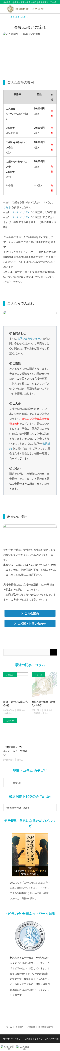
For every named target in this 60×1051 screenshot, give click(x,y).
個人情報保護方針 (46, 1027)
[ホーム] (4, 16)
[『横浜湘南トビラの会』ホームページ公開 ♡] (15, 730)
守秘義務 (31, 1027)
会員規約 (19, 1027)
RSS (35, 1019)
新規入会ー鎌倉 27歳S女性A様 (43, 703)
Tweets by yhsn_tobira (17, 807)
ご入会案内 (30, 613)
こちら (7, 207)
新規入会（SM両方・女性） (42, 711)
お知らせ (10, 675)
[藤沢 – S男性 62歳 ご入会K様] (15, 684)
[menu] (55, 9)
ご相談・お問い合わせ (30, 623)
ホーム (9, 1027)
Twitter (25, 1019)
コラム (20, 759)
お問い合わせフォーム (30, 338)
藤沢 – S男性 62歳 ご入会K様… (15, 703)
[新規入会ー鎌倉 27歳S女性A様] (44, 684)
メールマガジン (20, 212)
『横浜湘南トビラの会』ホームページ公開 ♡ (15, 750)
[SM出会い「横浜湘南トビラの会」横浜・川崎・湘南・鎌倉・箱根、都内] (30, 8)
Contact (30, 1019)
